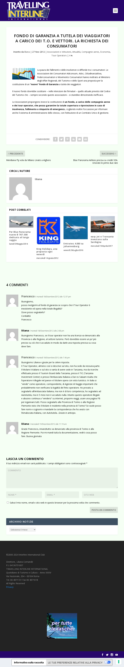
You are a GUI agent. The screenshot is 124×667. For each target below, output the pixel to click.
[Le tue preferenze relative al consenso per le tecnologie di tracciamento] (119, 662)
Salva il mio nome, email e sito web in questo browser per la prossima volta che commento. (55, 502)
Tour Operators (59, 55)
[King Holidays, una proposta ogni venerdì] (48, 230)
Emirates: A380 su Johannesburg (74, 245)
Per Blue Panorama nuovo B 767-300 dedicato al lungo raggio (20, 236)
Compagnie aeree (90, 51)
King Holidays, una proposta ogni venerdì (46, 251)
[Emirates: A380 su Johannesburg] (76, 227)
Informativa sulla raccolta (29, 662)
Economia (105, 51)
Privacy (10, 587)
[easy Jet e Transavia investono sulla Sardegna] (103, 224)
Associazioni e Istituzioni (59, 51)
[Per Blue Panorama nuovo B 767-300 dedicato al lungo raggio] (21, 222)
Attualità (76, 51)
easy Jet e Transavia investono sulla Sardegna (102, 239)
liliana (27, 51)
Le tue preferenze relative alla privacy (75, 662)
